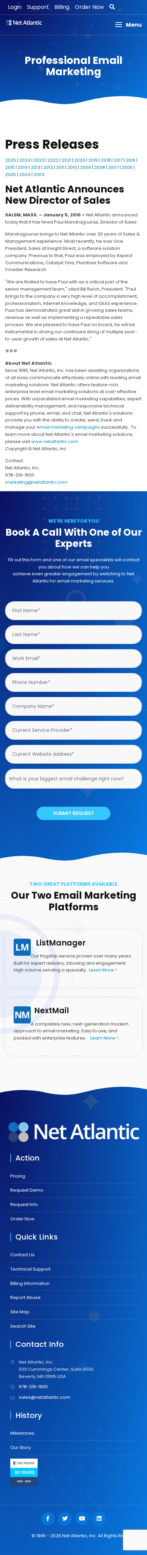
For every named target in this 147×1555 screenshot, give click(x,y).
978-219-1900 (33, 1386)
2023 (39, 160)
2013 (35, 167)
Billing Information (30, 1283)
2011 (60, 167)
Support (38, 7)
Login (15, 7)
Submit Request (73, 813)
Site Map (19, 1312)
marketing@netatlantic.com (36, 482)
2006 (127, 167)
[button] (128, 25)
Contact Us (22, 1254)
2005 (10, 174)
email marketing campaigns (68, 427)
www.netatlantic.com (54, 441)
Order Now (89, 7)
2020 (79, 160)
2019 (93, 160)
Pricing (17, 1176)
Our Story (20, 1447)
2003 (39, 174)
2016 (130, 160)
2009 (85, 167)
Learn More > (103, 970)
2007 (113, 167)
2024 (24, 160)
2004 (24, 174)
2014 (23, 167)
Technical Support (30, 1269)
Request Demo (26, 1190)
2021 (66, 160)
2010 (72, 167)
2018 (105, 160)
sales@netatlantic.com (44, 1397)
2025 (10, 160)
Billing (61, 7)
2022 (53, 160)
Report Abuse (25, 1297)
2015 (10, 167)
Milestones (22, 1433)
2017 (118, 160)
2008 (99, 167)
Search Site (23, 1326)
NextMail (51, 1010)
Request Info (24, 1204)
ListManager (61, 943)
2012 (48, 167)
